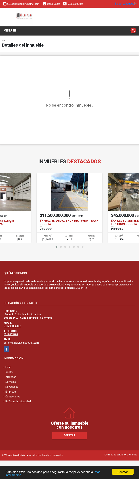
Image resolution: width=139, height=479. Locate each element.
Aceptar (122, 471)
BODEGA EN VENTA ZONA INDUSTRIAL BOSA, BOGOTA (69, 223)
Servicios (10, 381)
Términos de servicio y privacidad (120, 454)
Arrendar (10, 377)
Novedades (11, 386)
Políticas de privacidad (18, 401)
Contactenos (12, 396)
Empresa (10, 391)
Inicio (4, 40)
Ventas (9, 372)
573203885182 (75, 4)
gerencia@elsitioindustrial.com (21, 342)
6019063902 (53, 4)
